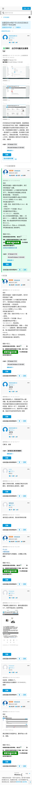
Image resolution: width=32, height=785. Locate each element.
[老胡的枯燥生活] (5, 37)
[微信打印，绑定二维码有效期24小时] (10, 31)
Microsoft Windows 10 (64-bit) (16, 147)
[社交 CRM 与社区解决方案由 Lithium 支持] (18, 774)
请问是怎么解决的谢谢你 (14, 451)
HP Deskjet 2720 (12, 144)
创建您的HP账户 (7, 27)
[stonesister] (5, 592)
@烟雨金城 (6, 552)
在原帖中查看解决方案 (10, 248)
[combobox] (16, 13)
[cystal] (5, 470)
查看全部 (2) (10, 150)
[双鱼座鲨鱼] (5, 172)
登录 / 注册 (26, 8)
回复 (6, 155)
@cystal (5, 549)
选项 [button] (29, 17)
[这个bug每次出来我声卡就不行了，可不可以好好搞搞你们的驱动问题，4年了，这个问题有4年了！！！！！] (12, 31)
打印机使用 (6, 17)
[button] (28, 35)
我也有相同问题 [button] (8, 158)
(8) (16, 159)
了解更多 (18, 27)
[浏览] (2, 8)
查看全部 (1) (10, 454)
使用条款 (18, 782)
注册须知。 (25, 782)
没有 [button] (25, 270)
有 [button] (19, 270)
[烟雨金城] (5, 504)
